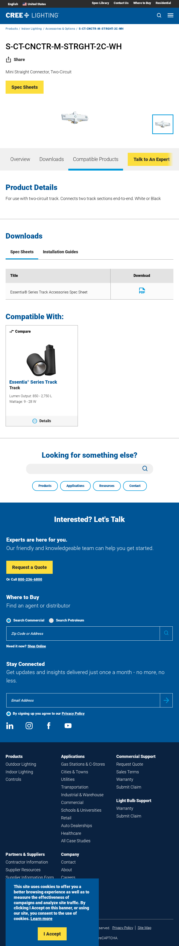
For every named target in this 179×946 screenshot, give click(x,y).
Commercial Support (135, 756)
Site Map (144, 928)
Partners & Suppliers (25, 854)
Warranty (124, 779)
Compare (23, 331)
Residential (163, 3)
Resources (106, 486)
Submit (166, 700)
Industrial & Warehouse (82, 794)
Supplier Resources (23, 869)
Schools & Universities (81, 810)
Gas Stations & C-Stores (83, 764)
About (66, 869)
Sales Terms (127, 771)
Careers (68, 877)
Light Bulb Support (133, 800)
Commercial (72, 802)
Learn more (41, 918)
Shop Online (37, 646)
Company (70, 854)
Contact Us (121, 3)
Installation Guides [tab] (60, 251)
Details (45, 421)
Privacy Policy (73, 713)
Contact (135, 486)
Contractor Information (27, 862)
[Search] (159, 15)
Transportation (74, 787)
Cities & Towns (74, 771)
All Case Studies (75, 840)
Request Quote (129, 764)
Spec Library (100, 3)
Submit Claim (128, 787)
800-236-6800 (30, 579)
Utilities (68, 779)
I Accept (52, 934)
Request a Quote (29, 567)
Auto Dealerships (76, 825)
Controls (13, 779)
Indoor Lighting (31, 28)
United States (37, 4)
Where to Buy (142, 3)
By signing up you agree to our (49, 713)
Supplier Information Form (30, 877)
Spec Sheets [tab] (22, 251)
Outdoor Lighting (21, 764)
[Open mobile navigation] (170, 15)
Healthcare (71, 833)
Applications (75, 486)
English (13, 4)
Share (19, 59)
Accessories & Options (60, 28)
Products (12, 28)
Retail (66, 817)
